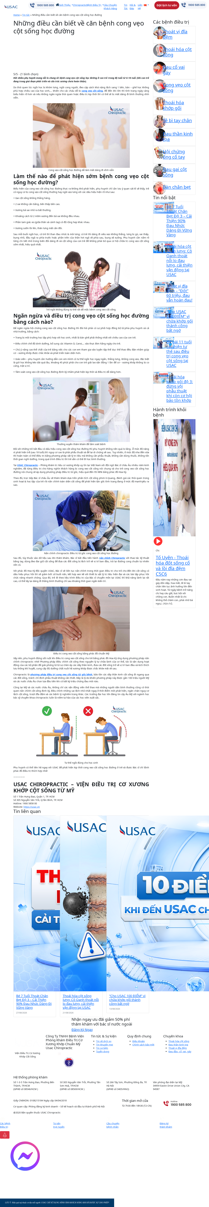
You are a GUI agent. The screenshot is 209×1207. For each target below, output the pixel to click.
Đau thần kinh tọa (178, 1044)
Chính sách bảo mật (143, 1044)
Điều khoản (138, 1041)
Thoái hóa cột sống (179, 1041)
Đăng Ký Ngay (82, 1029)
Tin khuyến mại (104, 1044)
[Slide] (162, 603)
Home (16, 14)
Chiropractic (79, 5)
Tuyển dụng (102, 1051)
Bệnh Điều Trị (94, 5)
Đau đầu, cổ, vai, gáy (180, 1051)
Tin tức (26, 14)
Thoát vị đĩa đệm (178, 1048)
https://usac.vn (32, 806)
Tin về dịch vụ (103, 1041)
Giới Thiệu (65, 5)
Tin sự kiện (102, 1048)
